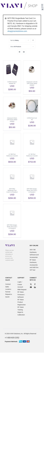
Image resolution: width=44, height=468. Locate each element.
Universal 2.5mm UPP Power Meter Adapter (12, 119)
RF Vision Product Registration (22, 302)
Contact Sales (8, 285)
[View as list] (24, 52)
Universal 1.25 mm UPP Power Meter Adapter (31, 83)
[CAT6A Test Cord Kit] (32, 106)
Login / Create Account (20, 284)
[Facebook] (34, 284)
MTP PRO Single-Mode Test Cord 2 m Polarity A (32, 190)
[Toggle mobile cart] (42, 9)
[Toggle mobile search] (42, 7)
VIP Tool (32, 270)
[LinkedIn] (34, 287)
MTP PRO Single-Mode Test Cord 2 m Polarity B (12, 226)
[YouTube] (30, 287)
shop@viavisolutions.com (17, 31)
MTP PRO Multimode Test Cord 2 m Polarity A (12, 190)
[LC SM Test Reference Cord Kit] (32, 142)
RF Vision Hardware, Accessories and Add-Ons (34, 263)
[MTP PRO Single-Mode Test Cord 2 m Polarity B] (12, 213)
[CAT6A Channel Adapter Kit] (12, 70)
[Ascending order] (33, 40)
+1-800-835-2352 (12, 337)
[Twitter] (30, 284)
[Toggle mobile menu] (42, 5)
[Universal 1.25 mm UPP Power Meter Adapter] (32, 70)
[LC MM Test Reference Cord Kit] (12, 142)
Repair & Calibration (21, 313)
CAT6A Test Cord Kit (32, 118)
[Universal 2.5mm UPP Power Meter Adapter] (12, 106)
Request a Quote (8, 295)
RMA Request (22, 289)
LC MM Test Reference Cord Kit (12, 155)
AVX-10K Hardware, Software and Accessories (34, 253)
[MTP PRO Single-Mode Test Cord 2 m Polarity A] (32, 177)
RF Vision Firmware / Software (21, 294)
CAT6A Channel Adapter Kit (12, 82)
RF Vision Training (21, 308)
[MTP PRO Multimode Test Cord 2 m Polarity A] (12, 177)
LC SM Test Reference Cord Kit (31, 155)
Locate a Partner (8, 290)
